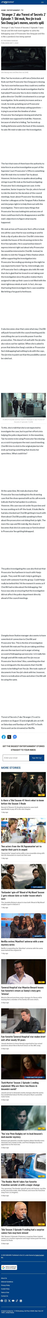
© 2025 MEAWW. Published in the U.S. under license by (18, 1255)
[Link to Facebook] (2, 1301)
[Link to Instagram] (5, 1301)
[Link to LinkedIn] (21, 1300)
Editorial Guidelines (7, 1282)
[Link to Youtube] (13, 1301)
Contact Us (4, 1296)
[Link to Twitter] (9, 1301)
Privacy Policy (5, 1285)
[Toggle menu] (43, 2)
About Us (4, 1278)
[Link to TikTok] (17, 1301)
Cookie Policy (5, 1289)
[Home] (7, 2)
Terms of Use (5, 1292)
